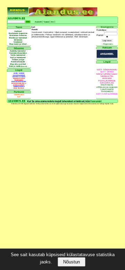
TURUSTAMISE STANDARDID (107, 90)
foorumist (96, 101)
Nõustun (71, 261)
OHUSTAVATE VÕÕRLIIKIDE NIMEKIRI (107, 86)
